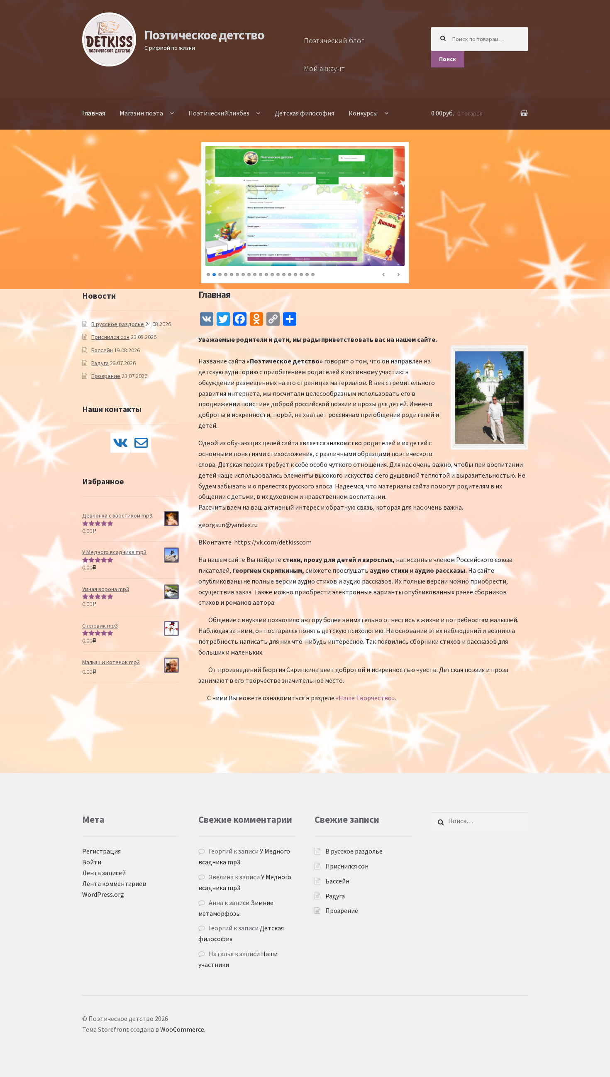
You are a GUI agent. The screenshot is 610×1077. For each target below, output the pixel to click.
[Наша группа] (120, 443)
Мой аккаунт (324, 68)
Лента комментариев (114, 883)
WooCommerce (182, 1029)
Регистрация (101, 851)
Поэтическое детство (204, 35)
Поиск (447, 59)
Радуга (100, 363)
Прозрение (105, 376)
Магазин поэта (141, 113)
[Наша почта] (141, 443)
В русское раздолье (117, 324)
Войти (91, 862)
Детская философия (304, 113)
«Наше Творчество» (365, 698)
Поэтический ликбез (218, 113)
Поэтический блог (334, 40)
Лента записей (104, 872)
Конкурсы (363, 113)
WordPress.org (103, 894)
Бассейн (102, 350)
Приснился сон (110, 337)
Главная (93, 113)
